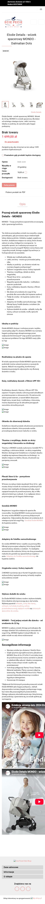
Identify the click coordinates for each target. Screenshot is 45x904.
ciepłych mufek (23, 608)
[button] (22, 867)
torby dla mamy (29, 603)
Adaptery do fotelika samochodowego (21, 556)
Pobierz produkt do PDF (15, 192)
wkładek (19, 603)
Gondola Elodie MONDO (33, 520)
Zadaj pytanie (9, 185)
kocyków (20, 606)
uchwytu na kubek (9, 606)
